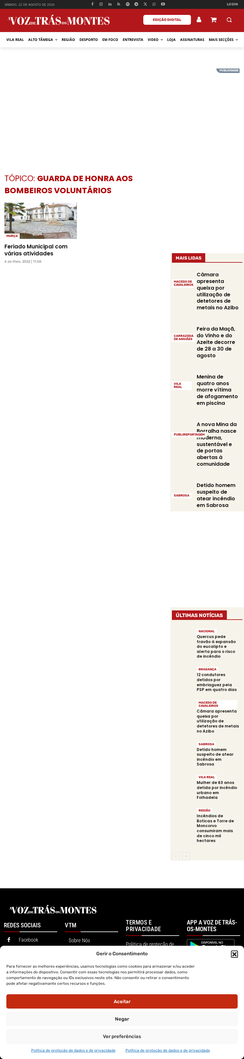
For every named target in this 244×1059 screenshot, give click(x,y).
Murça (12, 236)
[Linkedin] (110, 4)
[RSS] (119, 4)
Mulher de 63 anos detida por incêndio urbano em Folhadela (217, 790)
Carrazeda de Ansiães (183, 337)
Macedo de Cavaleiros (183, 283)
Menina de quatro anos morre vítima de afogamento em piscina (217, 390)
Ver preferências (122, 1036)
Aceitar (122, 1001)
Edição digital (167, 20)
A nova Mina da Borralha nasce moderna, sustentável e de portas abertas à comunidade (217, 444)
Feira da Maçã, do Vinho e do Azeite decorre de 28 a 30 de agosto (216, 342)
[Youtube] (162, 4)
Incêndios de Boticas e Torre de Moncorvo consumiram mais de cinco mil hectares (215, 828)
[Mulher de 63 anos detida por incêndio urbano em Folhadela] (182, 784)
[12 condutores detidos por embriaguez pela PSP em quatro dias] (182, 676)
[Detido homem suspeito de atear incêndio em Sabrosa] (182, 490)
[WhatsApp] (154, 4)
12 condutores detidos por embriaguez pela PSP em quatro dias (217, 682)
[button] (234, 954)
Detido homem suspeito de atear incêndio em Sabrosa (216, 495)
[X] (145, 4)
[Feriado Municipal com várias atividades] (40, 221)
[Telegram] (136, 4)
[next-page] (186, 856)
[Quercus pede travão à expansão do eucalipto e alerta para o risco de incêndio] (182, 638)
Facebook (28, 940)
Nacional (207, 631)
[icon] (213, 20)
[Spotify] (127, 4)
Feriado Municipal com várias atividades (36, 250)
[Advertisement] (122, 113)
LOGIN (232, 4)
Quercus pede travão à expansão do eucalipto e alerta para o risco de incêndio (216, 646)
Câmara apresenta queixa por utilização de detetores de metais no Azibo (218, 291)
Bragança (207, 669)
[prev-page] (176, 856)
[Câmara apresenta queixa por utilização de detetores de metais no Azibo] (182, 710)
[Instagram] (101, 4)
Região (204, 810)
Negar (122, 1019)
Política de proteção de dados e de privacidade (73, 1050)
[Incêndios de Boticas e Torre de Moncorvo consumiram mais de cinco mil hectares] (182, 818)
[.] (199, 19)
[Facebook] (92, 4)
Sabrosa (181, 495)
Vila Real (178, 385)
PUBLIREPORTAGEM (189, 435)
